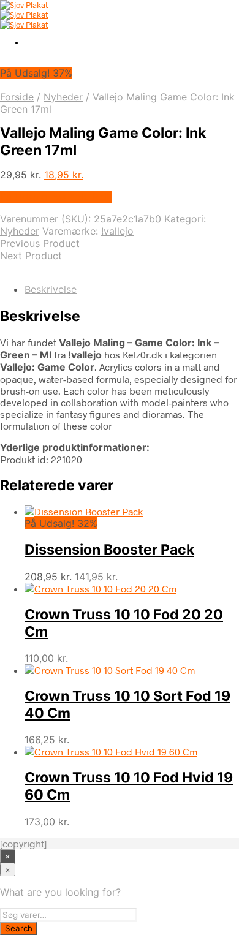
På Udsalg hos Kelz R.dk (56, 197)
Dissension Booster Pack (109, 549)
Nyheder (63, 97)
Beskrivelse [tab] (51, 289)
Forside (17, 97)
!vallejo (117, 231)
